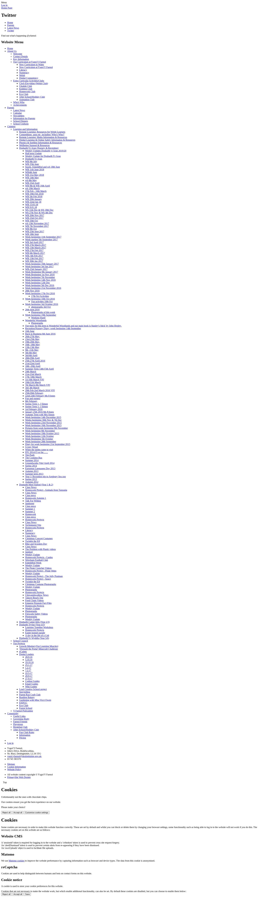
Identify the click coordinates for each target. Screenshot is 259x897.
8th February (31, 401)
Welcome (17, 54)
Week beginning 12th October (39, 436)
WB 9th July (31, 161)
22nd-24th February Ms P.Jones (40, 395)
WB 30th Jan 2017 (34, 261)
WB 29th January (33, 199)
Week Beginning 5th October (39, 439)
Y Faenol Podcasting (23, 711)
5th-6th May (31, 352)
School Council (20, 641)
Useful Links (19, 716)
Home (10, 22)
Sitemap (11, 764)
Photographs (37, 323)
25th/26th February (34, 393)
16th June (29, 331)
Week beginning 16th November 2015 (43, 425)
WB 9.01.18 (31, 207)
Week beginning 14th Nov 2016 (40, 280)
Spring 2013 (31, 479)
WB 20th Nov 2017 (34, 215)
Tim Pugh (29, 455)
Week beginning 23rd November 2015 (43, 422)
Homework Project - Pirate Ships (40, 571)
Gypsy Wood (31, 447)
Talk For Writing (33, 501)
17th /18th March (33, 377)
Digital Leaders (26, 654)
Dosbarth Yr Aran (33, 159)
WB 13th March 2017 (35, 247)
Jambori (29, 552)
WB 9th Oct (31, 229)
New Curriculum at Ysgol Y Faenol (36, 67)
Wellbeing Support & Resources (34, 145)
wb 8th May (31, 180)
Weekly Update (32, 554)
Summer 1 (30, 509)
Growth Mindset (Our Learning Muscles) (38, 646)
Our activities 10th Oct (42, 301)
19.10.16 (29, 662)
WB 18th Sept (32, 234)
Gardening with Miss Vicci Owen (35, 700)
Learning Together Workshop (39, 627)
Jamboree (29, 503)
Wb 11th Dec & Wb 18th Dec (39, 210)
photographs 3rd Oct (41, 307)
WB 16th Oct (31, 220)
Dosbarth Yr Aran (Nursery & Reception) (38, 148)
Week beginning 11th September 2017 (43, 237)
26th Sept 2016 (32, 309)
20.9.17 (28, 676)
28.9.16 (28, 657)
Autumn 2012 (31, 482)
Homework (30, 514)
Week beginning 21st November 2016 (43, 288)
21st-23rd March (33, 374)
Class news (30, 495)
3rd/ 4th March (32, 387)
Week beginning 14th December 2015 (43, 417)
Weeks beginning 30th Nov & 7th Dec (43, 420)
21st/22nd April (32, 363)
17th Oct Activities (40, 296)
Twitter (10, 30)
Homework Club (27, 91)
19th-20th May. (32, 342)
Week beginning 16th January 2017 (42, 264)
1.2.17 (28, 667)
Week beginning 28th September (40, 441)
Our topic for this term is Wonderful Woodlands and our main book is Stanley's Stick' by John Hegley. (73, 325)
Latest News (13, 28)
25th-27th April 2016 (35, 360)
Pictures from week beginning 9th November (46, 428)
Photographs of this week (43, 312)
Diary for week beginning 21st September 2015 (47, 444)
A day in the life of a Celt (37, 635)
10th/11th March (33, 382)
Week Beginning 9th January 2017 (41, 272)
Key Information (21, 59)
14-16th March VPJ (34, 379)
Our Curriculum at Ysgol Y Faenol (29, 62)
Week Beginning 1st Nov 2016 (40, 274)
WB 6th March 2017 (35, 253)
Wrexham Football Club (36, 560)
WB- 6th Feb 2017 (34, 255)
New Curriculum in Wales (31, 64)
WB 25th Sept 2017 (34, 231)
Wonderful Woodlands (35, 320)
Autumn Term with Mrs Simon (39, 414)
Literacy (23, 70)
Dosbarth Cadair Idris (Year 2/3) (34, 622)
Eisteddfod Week (33, 562)
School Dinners (20, 121)
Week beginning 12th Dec (37, 282)
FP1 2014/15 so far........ (36, 452)
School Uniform (20, 124)
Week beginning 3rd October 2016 (41, 304)
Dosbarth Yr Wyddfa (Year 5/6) (34, 638)
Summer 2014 (32, 460)
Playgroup (18, 724)
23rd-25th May (32, 339)
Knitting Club (25, 89)
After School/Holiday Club (32, 97)
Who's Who (18, 102)
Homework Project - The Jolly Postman (44, 576)
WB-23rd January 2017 (36, 269)
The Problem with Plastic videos (40, 549)
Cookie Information (16, 767)
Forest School (25, 708)
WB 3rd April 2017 (34, 242)
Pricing (22, 737)
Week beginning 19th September (40, 315)
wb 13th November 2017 (37, 223)
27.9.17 (28, 678)
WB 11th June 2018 (34, 169)
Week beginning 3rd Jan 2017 (39, 266)
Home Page (6, 8)
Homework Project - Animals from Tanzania (46, 490)
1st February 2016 (33, 409)
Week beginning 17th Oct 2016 (40, 293)
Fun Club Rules (26, 732)
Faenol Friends (20, 721)
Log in (4, 5)
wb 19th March (32, 188)
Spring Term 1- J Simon (36, 404)
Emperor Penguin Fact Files (38, 603)
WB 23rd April (32, 183)
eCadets (23, 651)
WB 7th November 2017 (37, 226)
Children (11, 126)
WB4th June (31, 172)
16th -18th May (32, 344)
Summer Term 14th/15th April (39, 369)
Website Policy (14, 769)
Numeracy (24, 72)
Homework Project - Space (38, 579)
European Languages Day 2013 (40, 468)
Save (27, 894)
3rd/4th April (31, 355)
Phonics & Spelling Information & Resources (40, 142)
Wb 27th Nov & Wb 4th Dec (39, 212)
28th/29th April (32, 358)
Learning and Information (25, 129)
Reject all (6, 812)
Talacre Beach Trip (34, 597)
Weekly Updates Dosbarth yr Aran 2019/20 (45, 150)
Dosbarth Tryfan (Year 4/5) (32, 624)
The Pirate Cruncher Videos (38, 568)
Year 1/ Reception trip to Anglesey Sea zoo (45, 476)
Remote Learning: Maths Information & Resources (43, 137)
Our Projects (19, 643)
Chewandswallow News (36, 595)
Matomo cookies (16, 860)
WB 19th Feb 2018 (34, 194)
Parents (10, 25)
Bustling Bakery (27, 697)
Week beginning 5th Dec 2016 (39, 285)
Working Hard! (38, 317)
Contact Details (20, 56)
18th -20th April (32, 366)
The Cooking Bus (33, 457)
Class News (30, 487)
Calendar (17, 113)
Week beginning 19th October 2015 (42, 433)
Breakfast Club (20, 727)
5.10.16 (28, 659)
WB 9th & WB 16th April (37, 185)
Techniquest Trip (33, 525)
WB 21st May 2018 (34, 175)
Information (24, 735)
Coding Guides (32, 681)
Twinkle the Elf (32, 541)
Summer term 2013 (34, 474)
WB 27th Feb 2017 (34, 250)
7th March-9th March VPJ (37, 385)
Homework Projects (34, 519)
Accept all (17, 812)
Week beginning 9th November (40, 431)
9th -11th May (32, 350)
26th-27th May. (32, 336)
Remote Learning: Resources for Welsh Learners (42, 132)
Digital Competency (28, 78)
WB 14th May (32, 177)
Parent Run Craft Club (29, 694)
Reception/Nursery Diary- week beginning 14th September (53, 328)
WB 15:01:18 (31, 204)
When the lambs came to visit (39, 449)
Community (12, 713)
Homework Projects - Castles (39, 557)
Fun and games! (32, 398)
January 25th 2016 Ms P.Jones (39, 412)
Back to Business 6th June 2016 (40, 334)
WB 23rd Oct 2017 (34, 218)
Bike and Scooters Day (36, 544)
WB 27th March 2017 (35, 245)
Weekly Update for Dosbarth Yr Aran (43, 156)
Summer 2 (30, 511)
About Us (11, 51)
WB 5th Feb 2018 (33, 196)
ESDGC (23, 702)
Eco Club (23, 94)
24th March (30, 371)
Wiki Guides (31, 686)
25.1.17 (28, 665)
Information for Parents (24, 118)
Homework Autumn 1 (35, 498)
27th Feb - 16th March (35, 191)
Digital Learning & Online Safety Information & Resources (47, 140)
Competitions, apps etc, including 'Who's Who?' (41, 134)
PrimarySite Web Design (19, 777)
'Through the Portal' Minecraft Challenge (38, 649)
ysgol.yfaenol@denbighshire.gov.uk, (24, 756)
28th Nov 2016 (32, 290)
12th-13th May (32, 347)
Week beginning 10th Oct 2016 (40, 299)
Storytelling (24, 692)
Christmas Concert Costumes (39, 538)
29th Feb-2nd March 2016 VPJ (40, 390)
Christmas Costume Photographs (40, 584)
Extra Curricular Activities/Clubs (28, 80)
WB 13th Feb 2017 (34, 258)
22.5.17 (28, 673)
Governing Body (21, 719)
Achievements (20, 105)
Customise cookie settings (36, 812)
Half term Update (33, 153)
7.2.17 (28, 670)
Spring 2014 (31, 466)
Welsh (22, 75)
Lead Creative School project (33, 689)
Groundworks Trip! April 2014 (39, 463)
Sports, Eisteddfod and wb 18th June (42, 167)
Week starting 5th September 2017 (41, 239)
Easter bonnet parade (35, 632)
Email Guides (31, 684)
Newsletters (18, 115)
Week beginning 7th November (40, 277)
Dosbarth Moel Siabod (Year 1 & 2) (36, 484)
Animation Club (26, 99)
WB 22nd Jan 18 (33, 202)
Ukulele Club (25, 86)
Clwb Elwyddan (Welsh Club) (33, 83)
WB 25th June (32, 164)
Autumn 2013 (31, 471)
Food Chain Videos (34, 600)
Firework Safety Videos (36, 614)
